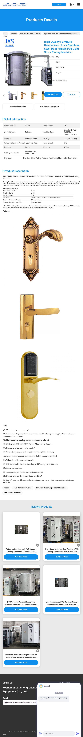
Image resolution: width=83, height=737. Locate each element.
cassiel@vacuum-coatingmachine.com (21, 702)
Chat (59, 4)
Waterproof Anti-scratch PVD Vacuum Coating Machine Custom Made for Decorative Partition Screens (21, 550)
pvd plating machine (12, 493)
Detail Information (18, 107)
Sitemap (11, 731)
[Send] (77, 733)
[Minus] (77, 686)
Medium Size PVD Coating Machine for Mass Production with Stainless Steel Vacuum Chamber (21, 656)
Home (5, 33)
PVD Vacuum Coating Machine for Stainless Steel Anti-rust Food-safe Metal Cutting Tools (21, 603)
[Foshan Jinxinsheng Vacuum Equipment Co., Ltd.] (14, 4)
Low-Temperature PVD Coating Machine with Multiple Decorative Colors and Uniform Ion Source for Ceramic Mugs (62, 603)
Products (14, 34)
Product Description (49, 107)
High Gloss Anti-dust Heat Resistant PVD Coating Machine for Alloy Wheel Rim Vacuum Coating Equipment (62, 550)
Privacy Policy (5, 733)
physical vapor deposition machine (50, 488)
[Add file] (40, 733)
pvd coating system (22, 488)
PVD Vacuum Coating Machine (30, 34)
